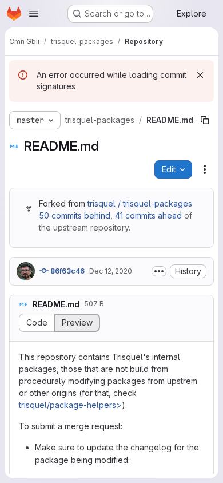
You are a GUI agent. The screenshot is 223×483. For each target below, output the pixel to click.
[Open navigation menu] (34, 14)
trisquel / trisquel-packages (139, 203)
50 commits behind (74, 215)
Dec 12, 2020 (110, 271)
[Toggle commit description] (159, 271)
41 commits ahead (148, 215)
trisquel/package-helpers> (70, 405)
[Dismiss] (200, 75)
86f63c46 (67, 271)
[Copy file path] (205, 120)
